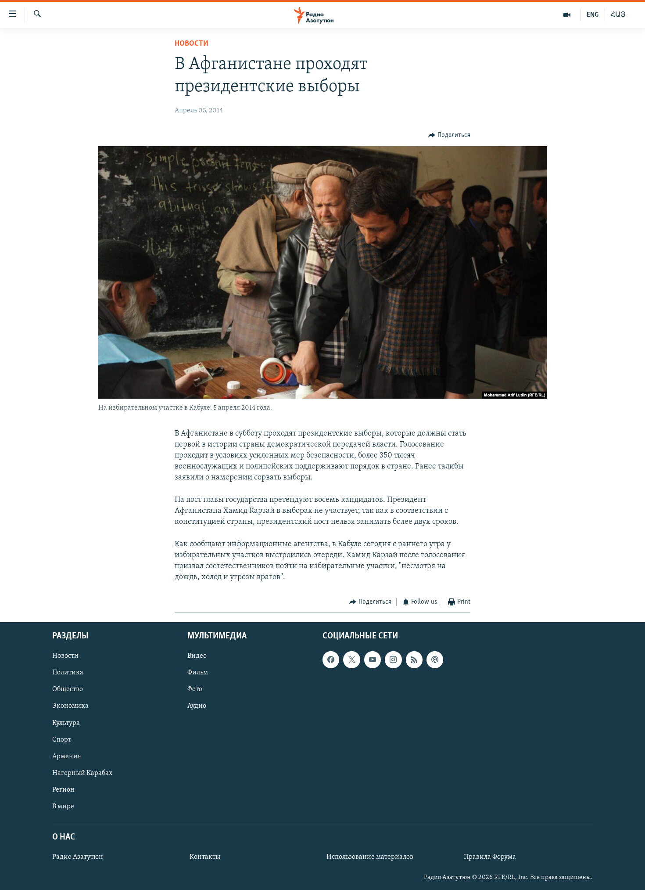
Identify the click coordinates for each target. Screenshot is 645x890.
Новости (191, 44)
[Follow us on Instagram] (393, 659)
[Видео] (567, 15)
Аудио (196, 706)
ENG (592, 14)
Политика (67, 672)
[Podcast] (434, 659)
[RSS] (414, 659)
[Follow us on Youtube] (372, 659)
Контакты (205, 857)
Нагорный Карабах (82, 772)
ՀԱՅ (618, 14)
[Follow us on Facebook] (330, 659)
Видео (197, 655)
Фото (194, 689)
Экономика (70, 706)
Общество (67, 689)
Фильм (197, 672)
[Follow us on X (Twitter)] (351, 659)
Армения (66, 756)
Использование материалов (369, 857)
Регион (63, 789)
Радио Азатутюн (77, 857)
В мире (63, 806)
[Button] (449, 135)
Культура (66, 722)
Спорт (61, 739)
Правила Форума (490, 857)
